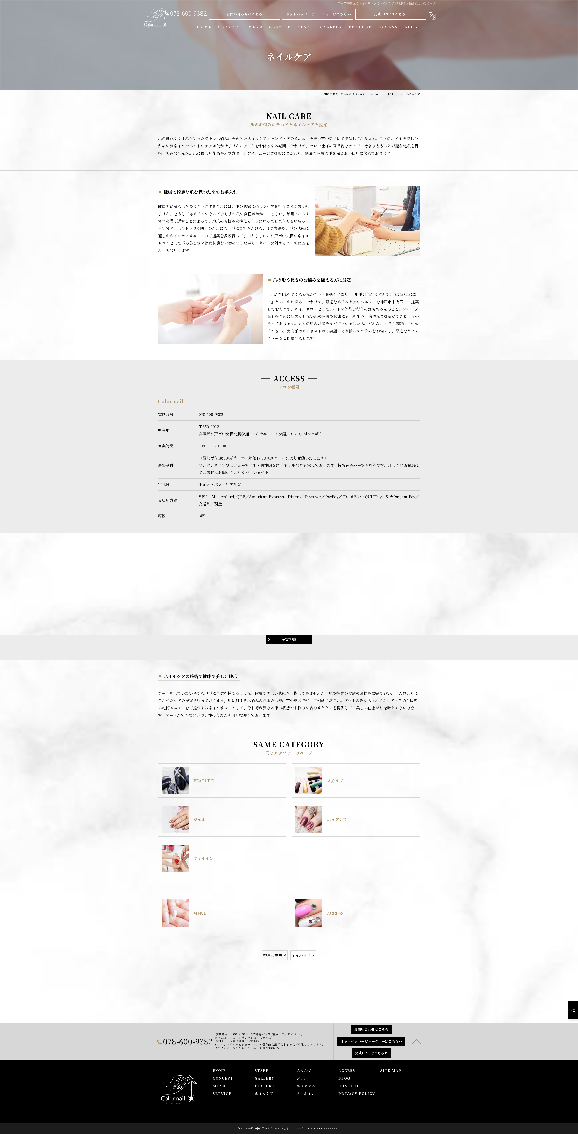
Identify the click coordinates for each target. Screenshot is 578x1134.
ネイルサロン (303, 955)
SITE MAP (390, 1070)
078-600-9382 (211, 414)
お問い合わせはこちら (244, 14)
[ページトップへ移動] (416, 1041)
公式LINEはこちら (390, 14)
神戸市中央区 (275, 955)
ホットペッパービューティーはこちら (316, 14)
